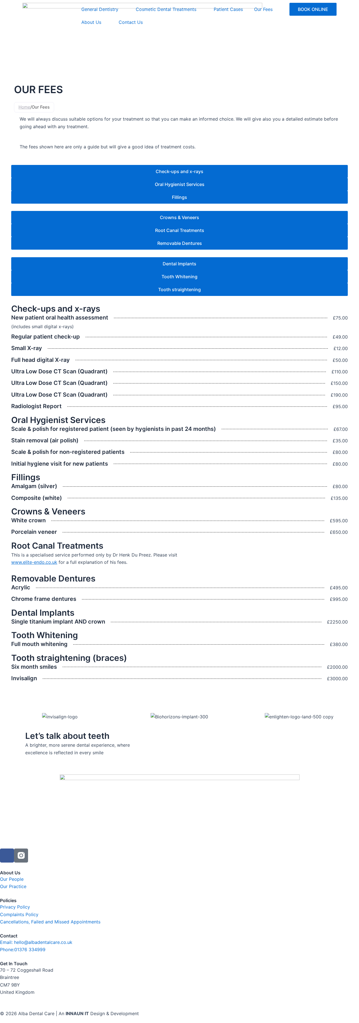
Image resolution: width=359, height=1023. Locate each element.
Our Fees (263, 9)
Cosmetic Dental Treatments (166, 9)
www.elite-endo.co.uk (34, 562)
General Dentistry (99, 9)
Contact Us (131, 22)
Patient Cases (228, 9)
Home (24, 107)
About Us (91, 22)
